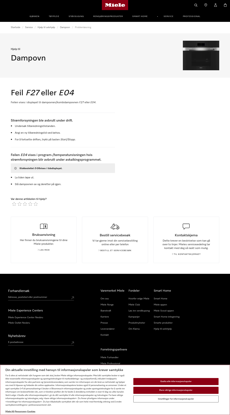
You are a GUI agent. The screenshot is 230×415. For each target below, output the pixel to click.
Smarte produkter (163, 323)
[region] (115, 390)
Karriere (105, 317)
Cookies (31, 411)
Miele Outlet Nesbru (19, 323)
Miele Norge (107, 305)
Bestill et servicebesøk (116, 251)
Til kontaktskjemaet (187, 254)
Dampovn (65, 27)
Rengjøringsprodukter (108, 16)
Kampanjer (134, 317)
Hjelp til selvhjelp (46, 27)
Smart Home (140, 16)
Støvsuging (76, 16)
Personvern (21, 411)
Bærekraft (106, 311)
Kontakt (105, 335)
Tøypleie (54, 16)
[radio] (14, 204)
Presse (104, 323)
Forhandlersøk (18, 291)
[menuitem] (36, 16)
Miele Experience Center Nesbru (25, 317)
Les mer (45, 250)
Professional (191, 16)
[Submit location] (72, 298)
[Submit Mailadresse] (72, 343)
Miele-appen (160, 305)
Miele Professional (110, 363)
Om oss (105, 299)
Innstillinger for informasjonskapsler (176, 399)
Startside (15, 27)
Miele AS (9, 411)
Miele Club (134, 305)
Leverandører (108, 329)
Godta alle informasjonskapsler (176, 382)
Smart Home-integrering (166, 317)
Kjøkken (34, 16)
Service (168, 16)
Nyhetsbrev (17, 336)
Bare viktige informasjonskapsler (175, 390)
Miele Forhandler (110, 357)
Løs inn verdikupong (139, 311)
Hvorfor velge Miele (138, 299)
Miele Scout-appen (164, 311)
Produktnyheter (136, 323)
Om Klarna (134, 329)
